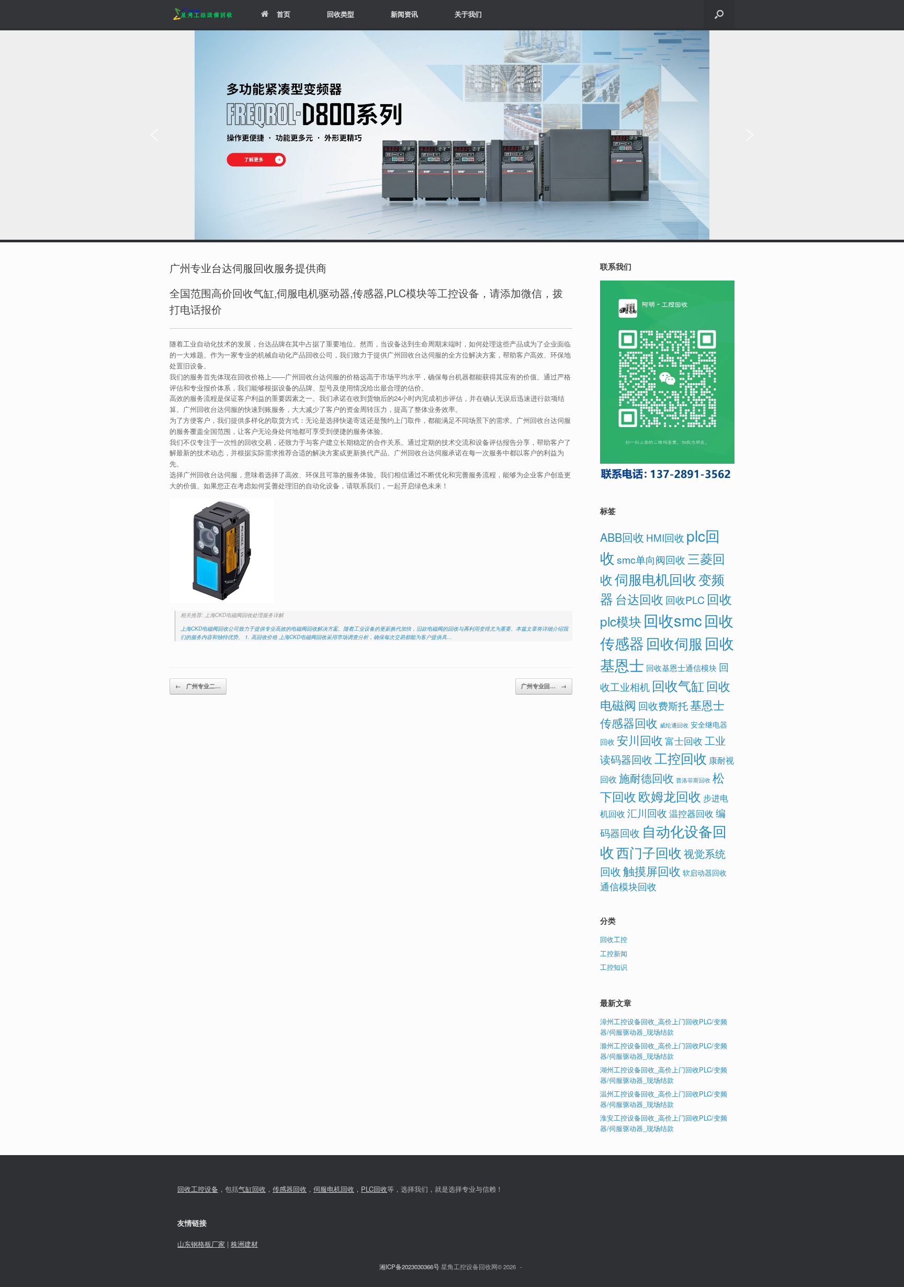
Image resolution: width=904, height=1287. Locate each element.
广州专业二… (198, 686)
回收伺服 (674, 643)
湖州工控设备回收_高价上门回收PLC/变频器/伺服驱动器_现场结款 (663, 1075)
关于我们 (468, 14)
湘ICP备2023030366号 (409, 1266)
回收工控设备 (197, 1189)
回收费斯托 (663, 705)
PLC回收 (374, 1189)
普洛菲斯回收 (693, 780)
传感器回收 (290, 1189)
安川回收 (640, 740)
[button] (719, 14)
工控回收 (680, 757)
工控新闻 (613, 953)
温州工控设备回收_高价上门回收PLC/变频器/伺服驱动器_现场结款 (663, 1099)
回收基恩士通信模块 (681, 667)
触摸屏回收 (652, 871)
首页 (283, 14)
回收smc (672, 620)
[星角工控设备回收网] (202, 14)
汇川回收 (647, 812)
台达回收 (639, 598)
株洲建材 (244, 1244)
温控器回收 (691, 813)
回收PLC (685, 599)
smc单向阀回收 (651, 559)
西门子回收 (649, 852)
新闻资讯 (404, 14)
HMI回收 (665, 537)
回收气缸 (678, 685)
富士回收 (684, 740)
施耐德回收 (646, 778)
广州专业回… (544, 686)
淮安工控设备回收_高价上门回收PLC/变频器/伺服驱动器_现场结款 (663, 1123)
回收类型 (340, 14)
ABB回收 (622, 537)
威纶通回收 (674, 725)
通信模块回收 (628, 886)
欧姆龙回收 (669, 796)
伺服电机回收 (655, 578)
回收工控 (613, 939)
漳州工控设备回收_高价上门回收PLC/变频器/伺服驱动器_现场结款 (663, 1026)
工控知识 (613, 967)
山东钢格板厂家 (201, 1244)
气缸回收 (252, 1189)
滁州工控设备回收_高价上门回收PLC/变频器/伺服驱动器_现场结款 (663, 1050)
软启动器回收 (705, 872)
